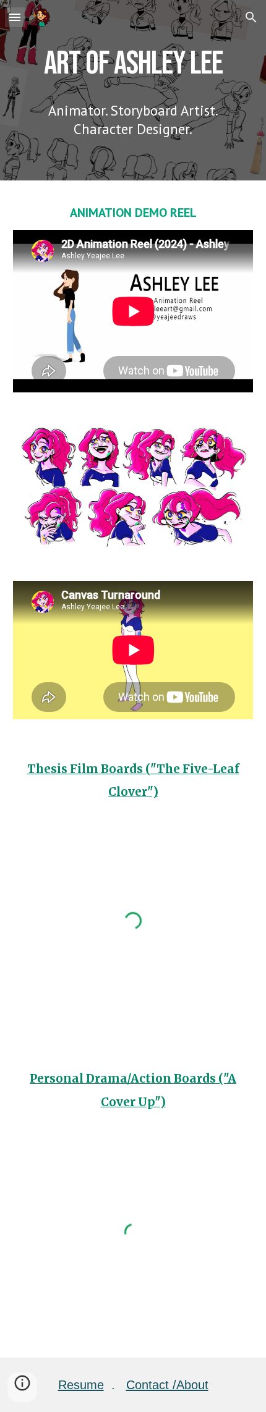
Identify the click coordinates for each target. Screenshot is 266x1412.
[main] (133, 62)
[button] (15, 17)
